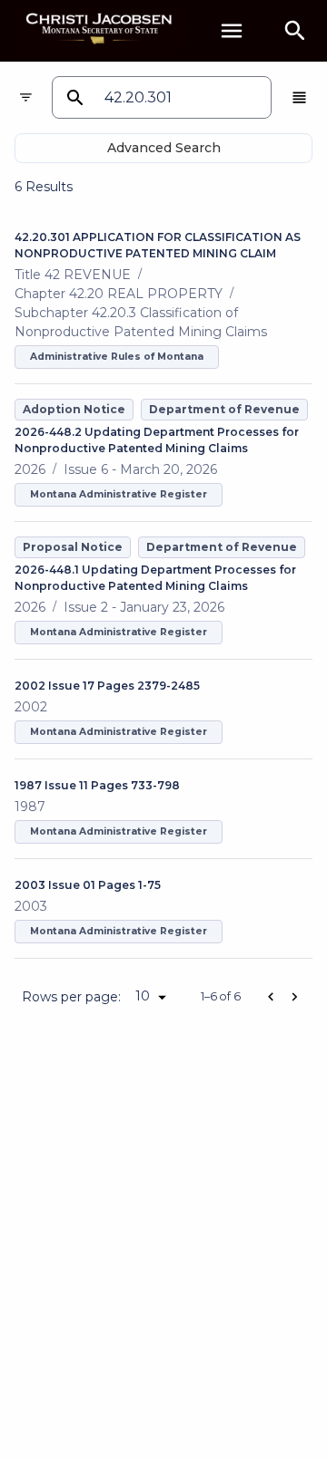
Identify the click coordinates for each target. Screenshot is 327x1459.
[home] (100, 30)
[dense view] (299, 97)
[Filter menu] (26, 97)
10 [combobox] (142, 996)
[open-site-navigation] (231, 31)
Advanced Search (164, 148)
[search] (295, 31)
